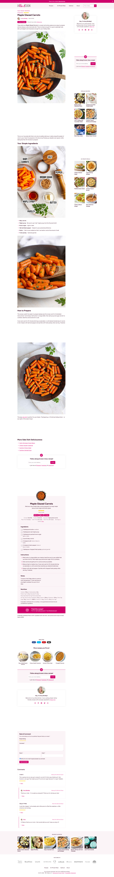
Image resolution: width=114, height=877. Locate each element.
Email (43, 753)
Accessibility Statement (70, 873)
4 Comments (20, 12)
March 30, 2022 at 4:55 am (57, 819)
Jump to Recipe (21, 22)
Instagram (51, 465)
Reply (22, 783)
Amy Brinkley (26, 790)
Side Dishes (27, 10)
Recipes (22, 10)
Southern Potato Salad (25, 448)
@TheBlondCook (40, 610)
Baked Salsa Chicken (91, 136)
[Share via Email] (49, 642)
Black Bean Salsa (78, 136)
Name (21, 753)
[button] (24, 12)
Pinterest (38, 465)
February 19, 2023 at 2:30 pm (57, 790)
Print (37, 515)
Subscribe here (61, 1)
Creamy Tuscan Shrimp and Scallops (91, 121)
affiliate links (39, 22)
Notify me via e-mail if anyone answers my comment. (33, 758)
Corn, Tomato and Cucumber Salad (78, 121)
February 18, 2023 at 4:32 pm (57, 774)
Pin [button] (42, 515)
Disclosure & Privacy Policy (58, 873)
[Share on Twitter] (39, 642)
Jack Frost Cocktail (89, 849)
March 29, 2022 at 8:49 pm (57, 803)
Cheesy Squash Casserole (26, 445)
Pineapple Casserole (60, 663)
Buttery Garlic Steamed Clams (78, 105)
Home (18, 10)
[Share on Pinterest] (44, 642)
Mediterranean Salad (79, 188)
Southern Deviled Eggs (25, 450)
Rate (47, 515)
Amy (43, 521)
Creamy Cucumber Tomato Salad (90, 105)
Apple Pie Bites (34, 849)
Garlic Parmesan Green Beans (27, 443)
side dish (24, 417)
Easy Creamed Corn (49, 849)
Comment (22, 743)
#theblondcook (52, 610)
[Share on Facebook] (34, 642)
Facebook (44, 465)
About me (52, 700)
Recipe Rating (22, 738)
